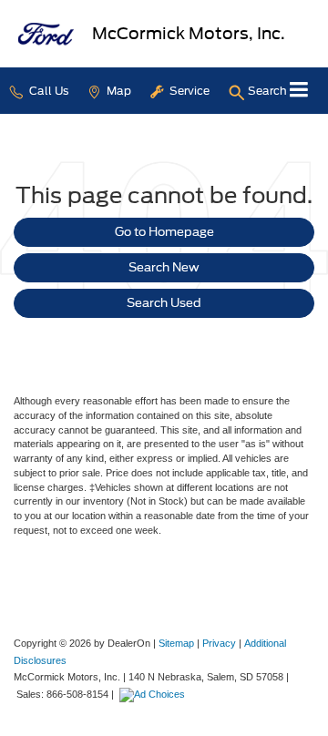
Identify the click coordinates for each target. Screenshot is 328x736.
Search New (164, 267)
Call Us (47, 90)
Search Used (164, 303)
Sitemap (176, 643)
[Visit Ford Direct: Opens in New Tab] (154, 694)
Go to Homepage (164, 232)
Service (188, 90)
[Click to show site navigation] (299, 90)
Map (117, 90)
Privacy (219, 643)
